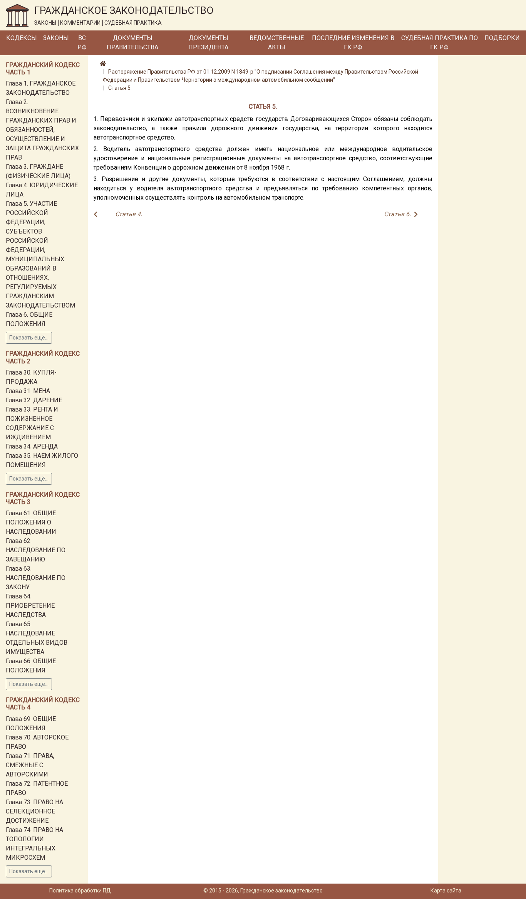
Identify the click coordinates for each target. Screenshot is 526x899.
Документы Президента (208, 42)
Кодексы (21, 38)
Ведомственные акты (277, 42)
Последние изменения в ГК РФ (353, 42)
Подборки (502, 38)
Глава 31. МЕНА (28, 391)
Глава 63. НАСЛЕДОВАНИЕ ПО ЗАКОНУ (35, 578)
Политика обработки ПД (80, 890)
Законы (56, 38)
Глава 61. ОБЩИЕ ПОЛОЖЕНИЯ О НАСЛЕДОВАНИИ (31, 522)
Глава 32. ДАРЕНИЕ (34, 400)
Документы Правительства (132, 42)
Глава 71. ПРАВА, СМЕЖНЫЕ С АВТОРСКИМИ (30, 765)
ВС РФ (82, 42)
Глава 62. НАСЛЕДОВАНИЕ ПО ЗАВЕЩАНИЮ (35, 550)
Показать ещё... (29, 337)
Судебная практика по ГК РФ (439, 42)
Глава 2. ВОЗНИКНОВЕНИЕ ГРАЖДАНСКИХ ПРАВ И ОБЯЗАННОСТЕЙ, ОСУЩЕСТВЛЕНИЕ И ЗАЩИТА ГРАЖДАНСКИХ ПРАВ (42, 129)
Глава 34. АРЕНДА (32, 446)
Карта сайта (446, 890)
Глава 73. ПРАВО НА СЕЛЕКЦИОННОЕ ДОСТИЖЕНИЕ (34, 811)
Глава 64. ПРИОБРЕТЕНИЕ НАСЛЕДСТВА (30, 605)
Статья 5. (120, 88)
